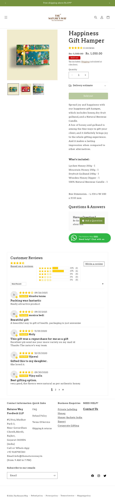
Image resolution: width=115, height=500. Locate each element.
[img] (26, 292)
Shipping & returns (42, 428)
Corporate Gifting (68, 425)
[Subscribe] (54, 475)
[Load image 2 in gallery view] (26, 89)
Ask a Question (94, 220)
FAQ (34, 409)
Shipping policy (84, 496)
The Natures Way (21, 496)
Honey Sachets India (70, 417)
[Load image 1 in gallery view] (13, 89)
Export (62, 421)
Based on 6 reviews (22, 266)
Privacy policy (52, 496)
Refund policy (37, 496)
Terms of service (67, 496)
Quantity (73, 69)
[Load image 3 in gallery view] (38, 89)
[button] (6, 17)
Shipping (85, 62)
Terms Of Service (41, 422)
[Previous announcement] (5, 3)
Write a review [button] (94, 263)
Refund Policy (39, 416)
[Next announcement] (109, 3)
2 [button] (55, 389)
